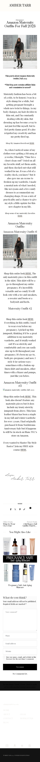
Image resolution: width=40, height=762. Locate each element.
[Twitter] (15, 509)
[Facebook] (10, 509)
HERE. (28, 273)
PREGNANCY (20, 20)
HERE (32, 143)
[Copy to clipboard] (24, 509)
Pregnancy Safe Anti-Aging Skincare (20, 586)
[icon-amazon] (14, 745)
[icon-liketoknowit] (22, 745)
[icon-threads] (29, 745)
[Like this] (29, 509)
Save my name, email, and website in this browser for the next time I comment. (21, 658)
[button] (6, 564)
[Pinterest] (20, 509)
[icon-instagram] (7, 745)
